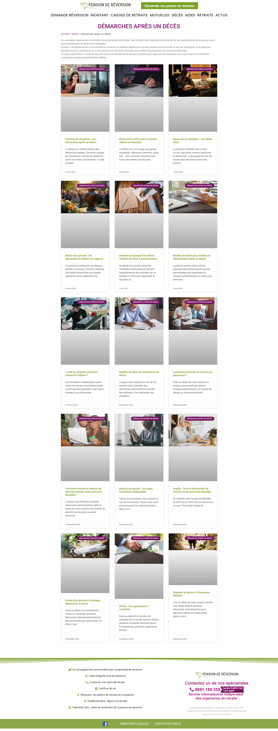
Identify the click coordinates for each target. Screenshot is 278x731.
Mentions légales (134, 723)
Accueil (65, 33)
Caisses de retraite (129, 15)
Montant (99, 15)
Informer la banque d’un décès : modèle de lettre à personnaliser (138, 257)
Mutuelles (159, 15)
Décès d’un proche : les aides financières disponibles (136, 490)
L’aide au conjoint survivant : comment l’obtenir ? (81, 373)
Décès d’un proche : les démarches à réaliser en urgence (84, 257)
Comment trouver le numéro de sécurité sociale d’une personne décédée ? (83, 491)
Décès (177, 15)
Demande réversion (69, 15)
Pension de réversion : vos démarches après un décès (80, 141)
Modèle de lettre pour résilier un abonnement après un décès (191, 257)
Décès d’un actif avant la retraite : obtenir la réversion (138, 141)
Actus (221, 15)
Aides (190, 15)
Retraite (205, 15)
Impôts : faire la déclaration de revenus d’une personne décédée (192, 490)
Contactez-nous (167, 723)
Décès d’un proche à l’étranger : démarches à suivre (83, 602)
